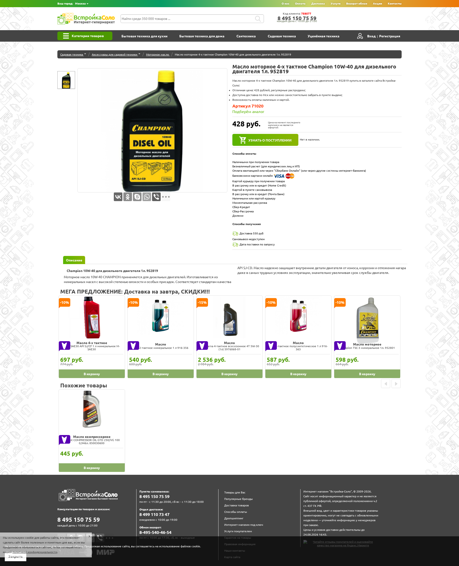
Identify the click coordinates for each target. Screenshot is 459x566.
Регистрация (389, 36)
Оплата (300, 3)
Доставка (318, 3)
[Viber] (156, 196)
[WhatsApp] (146, 196)
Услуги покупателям (238, 531)
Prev (385, 383)
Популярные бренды (238, 498)
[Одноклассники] (127, 196)
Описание (74, 260)
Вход (371, 36)
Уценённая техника (323, 36)
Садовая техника (282, 36)
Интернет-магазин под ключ (243, 524)
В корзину (92, 374)
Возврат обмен (356, 3)
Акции (377, 3)
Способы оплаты (235, 511)
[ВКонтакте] (118, 196)
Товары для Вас (235, 492)
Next (396, 383)
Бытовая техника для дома (201, 36)
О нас (285, 3)
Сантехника (246, 36)
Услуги (335, 3)
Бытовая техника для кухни (144, 36)
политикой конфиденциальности (34, 552)
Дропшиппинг (233, 518)
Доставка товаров (236, 505)
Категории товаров (88, 36)
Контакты (395, 3)
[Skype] (137, 196)
